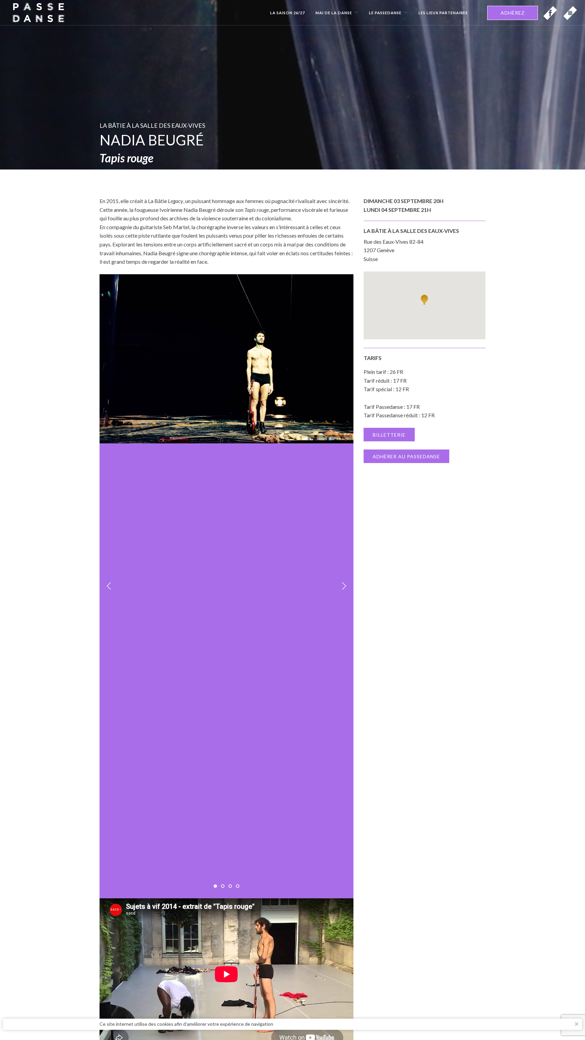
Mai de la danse (334, 13)
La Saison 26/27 (287, 13)
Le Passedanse (385, 13)
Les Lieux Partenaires (443, 13)
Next (344, 586)
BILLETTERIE (389, 435)
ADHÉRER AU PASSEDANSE (406, 456)
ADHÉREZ (513, 13)
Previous (109, 586)
